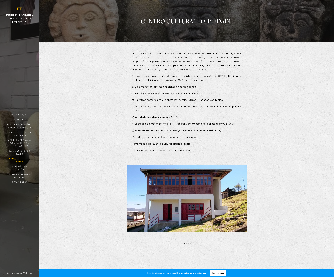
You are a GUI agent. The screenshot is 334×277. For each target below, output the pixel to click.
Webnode (27, 273)
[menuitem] (19, 114)
